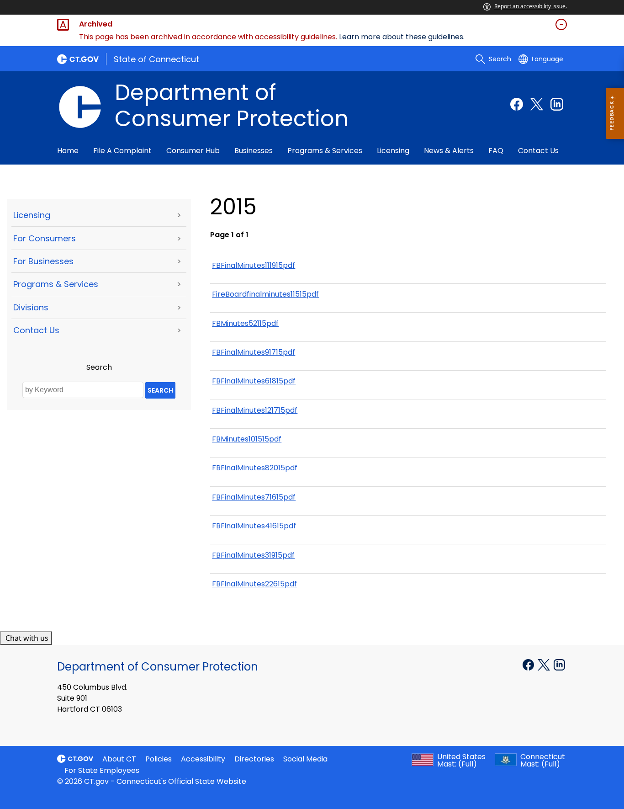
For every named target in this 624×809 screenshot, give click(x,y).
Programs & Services (324, 150)
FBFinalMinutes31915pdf (253, 555)
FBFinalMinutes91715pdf (253, 352)
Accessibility (203, 759)
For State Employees (101, 770)
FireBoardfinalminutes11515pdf (265, 294)
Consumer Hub (193, 150)
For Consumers (44, 238)
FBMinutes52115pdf (245, 323)
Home (68, 150)
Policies (158, 759)
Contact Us (538, 150)
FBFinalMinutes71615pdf (254, 497)
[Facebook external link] (516, 104)
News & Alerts (449, 150)
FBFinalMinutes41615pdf (254, 526)
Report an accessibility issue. (530, 6)
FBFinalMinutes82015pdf (254, 468)
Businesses (253, 150)
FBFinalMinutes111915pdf (253, 265)
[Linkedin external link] (556, 104)
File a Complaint (122, 150)
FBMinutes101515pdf (246, 439)
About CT (119, 759)
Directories (254, 759)
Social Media (305, 759)
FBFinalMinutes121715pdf (254, 410)
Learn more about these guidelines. (402, 37)
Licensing (393, 150)
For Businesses (43, 261)
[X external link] (545, 664)
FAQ (495, 150)
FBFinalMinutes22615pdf (254, 584)
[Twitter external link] (536, 104)
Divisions (30, 307)
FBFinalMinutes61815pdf (254, 381)
